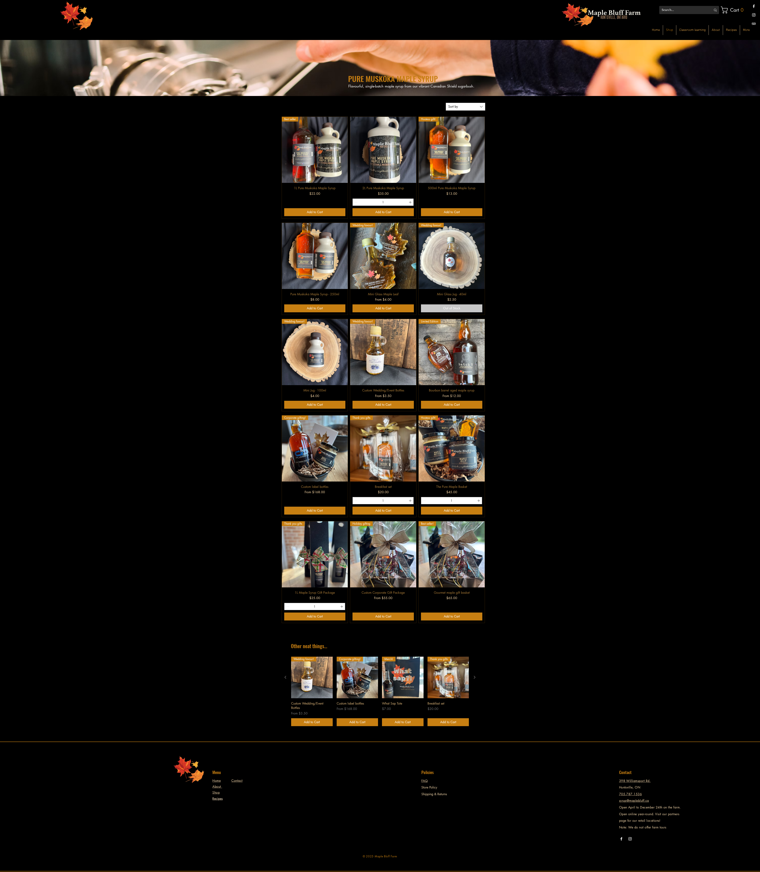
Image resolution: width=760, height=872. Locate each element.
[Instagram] (753, 15)
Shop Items (243, 132)
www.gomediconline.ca (305, 858)
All (238, 127)
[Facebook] (753, 6)
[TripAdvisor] (753, 23)
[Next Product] (474, 677)
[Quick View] (383, 150)
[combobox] (465, 107)
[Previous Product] (285, 677)
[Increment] (410, 202)
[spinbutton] (383, 202)
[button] (734, 10)
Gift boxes (243, 137)
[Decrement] (355, 202)
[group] (380, 691)
